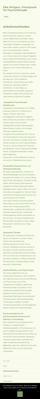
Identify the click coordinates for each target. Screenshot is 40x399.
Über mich (7, 376)
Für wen (6, 361)
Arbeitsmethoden (11, 371)
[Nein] (37, 391)
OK (20, 394)
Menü (6, 17)
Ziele (5, 366)
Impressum (7, 381)
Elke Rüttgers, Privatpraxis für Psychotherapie (20, 9)
